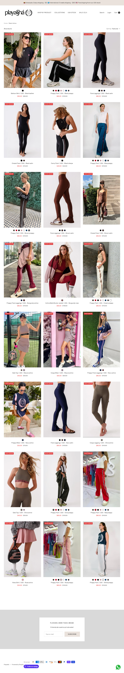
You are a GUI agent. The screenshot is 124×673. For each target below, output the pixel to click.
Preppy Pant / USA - (62, 93)
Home (5, 23)
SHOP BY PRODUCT (44, 12)
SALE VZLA (83, 12)
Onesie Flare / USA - (22, 163)
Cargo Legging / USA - (101, 443)
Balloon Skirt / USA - (22, 93)
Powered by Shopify (18, 664)
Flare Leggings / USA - (101, 93)
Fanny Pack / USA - (62, 163)
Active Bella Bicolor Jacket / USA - (62, 303)
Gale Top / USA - (22, 373)
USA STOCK (72, 12)
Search (102, 12)
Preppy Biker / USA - (22, 443)
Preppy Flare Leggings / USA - (22, 303)
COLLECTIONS (59, 12)
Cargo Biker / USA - (62, 373)
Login (109, 12)
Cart (116, 12)
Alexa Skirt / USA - (22, 582)
